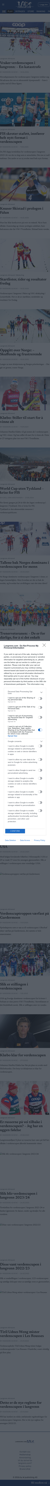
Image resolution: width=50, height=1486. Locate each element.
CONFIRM (15, 831)
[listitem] (25, 692)
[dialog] (25, 743)
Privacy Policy (39, 840)
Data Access (25, 840)
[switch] (40, 698)
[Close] (45, 646)
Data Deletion (10, 840)
